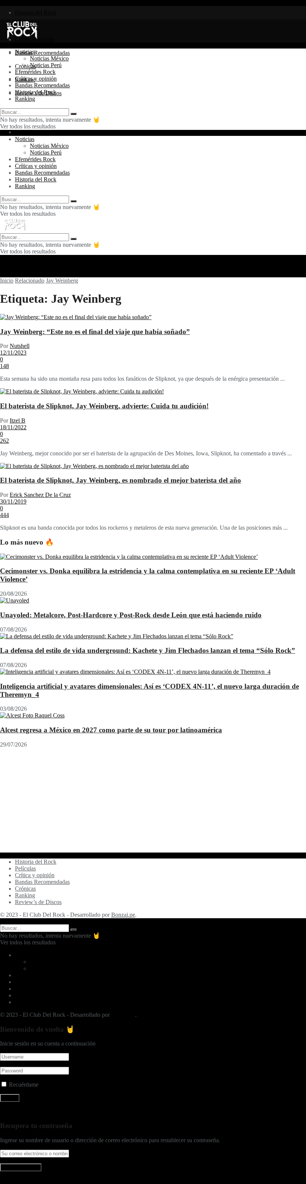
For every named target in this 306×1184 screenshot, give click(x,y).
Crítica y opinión (34, 875)
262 (4, 440)
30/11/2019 (13, 501)
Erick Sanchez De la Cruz (40, 495)
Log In (8, 1180)
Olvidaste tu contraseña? (28, 1111)
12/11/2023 (13, 352)
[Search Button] (73, 114)
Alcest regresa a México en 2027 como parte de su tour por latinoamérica (111, 730)
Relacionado (29, 280)
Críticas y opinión (36, 78)
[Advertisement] (153, 800)
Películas (25, 868)
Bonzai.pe (123, 915)
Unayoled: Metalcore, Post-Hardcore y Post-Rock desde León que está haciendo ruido (131, 615)
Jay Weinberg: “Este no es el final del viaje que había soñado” (95, 332)
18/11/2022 (13, 427)
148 (4, 366)
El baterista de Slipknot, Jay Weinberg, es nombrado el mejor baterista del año (120, 480)
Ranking (25, 99)
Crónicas (25, 888)
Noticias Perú (46, 65)
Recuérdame (23, 1084)
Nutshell (19, 346)
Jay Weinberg (62, 280)
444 (4, 515)
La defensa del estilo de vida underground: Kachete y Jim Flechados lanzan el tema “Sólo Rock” (147, 650)
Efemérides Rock (35, 72)
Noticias (24, 52)
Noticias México (49, 58)
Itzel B (17, 420)
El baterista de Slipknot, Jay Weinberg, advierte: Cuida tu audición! (104, 406)
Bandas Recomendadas (42, 53)
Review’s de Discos (38, 902)
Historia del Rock (35, 12)
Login (22, 132)
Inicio (6, 280)
